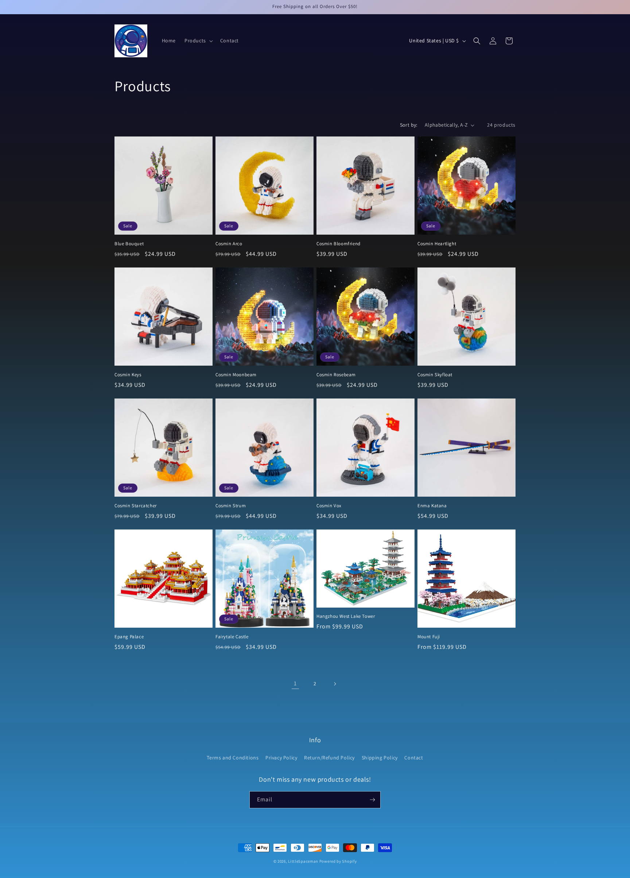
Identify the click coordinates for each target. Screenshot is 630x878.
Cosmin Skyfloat (434, 375)
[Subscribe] (372, 799)
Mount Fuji (428, 637)
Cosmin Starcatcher (135, 506)
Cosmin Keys (127, 375)
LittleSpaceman (303, 861)
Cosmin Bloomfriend (338, 244)
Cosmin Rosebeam (336, 375)
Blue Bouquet (129, 244)
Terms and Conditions (232, 757)
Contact (413, 757)
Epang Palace (129, 637)
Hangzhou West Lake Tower (345, 616)
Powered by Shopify (338, 861)
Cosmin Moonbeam (236, 375)
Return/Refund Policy (329, 757)
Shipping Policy (380, 757)
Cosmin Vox (329, 506)
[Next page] (335, 684)
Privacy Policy (281, 757)
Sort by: (408, 125)
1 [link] (295, 683)
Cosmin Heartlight (436, 244)
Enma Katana (432, 506)
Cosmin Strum (230, 506)
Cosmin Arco (228, 244)
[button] (198, 40)
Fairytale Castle (232, 637)
